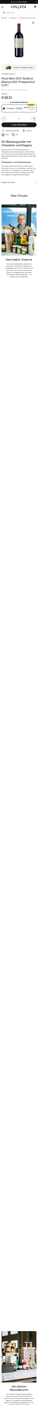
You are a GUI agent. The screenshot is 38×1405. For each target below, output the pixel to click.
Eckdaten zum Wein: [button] (8, 182)
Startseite (4, 18)
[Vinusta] (18, 7)
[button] (35, 7)
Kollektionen (13, 18)
